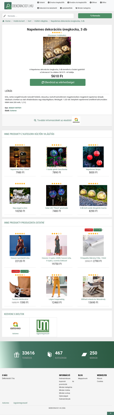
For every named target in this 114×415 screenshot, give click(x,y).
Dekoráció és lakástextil (48, 8)
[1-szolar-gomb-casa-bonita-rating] (56, 145)
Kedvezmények (64, 399)
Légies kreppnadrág (56, 299)
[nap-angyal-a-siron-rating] (20, 183)
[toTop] (110, 413)
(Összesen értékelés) (57, 35)
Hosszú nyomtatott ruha (20, 258)
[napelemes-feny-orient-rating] (20, 145)
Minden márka (64, 390)
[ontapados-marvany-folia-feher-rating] (93, 233)
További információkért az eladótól (54, 120)
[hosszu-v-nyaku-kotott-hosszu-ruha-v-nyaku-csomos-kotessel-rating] (56, 233)
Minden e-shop (64, 393)
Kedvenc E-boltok (14, 314)
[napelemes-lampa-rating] (93, 145)
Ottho (104, 2)
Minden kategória (84, 8)
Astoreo (13, 111)
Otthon (94, 2)
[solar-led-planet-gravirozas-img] (56, 195)
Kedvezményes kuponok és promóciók (66, 381)
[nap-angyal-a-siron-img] (20, 195)
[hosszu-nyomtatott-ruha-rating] (20, 233)
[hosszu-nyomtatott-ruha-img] (20, 245)
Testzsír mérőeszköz (20, 299)
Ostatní (42, 2)
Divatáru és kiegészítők (78, 2)
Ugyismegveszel (20, 403)
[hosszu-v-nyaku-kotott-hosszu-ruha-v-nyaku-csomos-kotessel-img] (56, 245)
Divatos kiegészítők (57, 2)
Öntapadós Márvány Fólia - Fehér (93, 258)
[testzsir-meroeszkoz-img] (20, 286)
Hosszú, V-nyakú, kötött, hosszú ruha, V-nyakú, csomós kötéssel (56, 259)
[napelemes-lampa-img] (93, 156)
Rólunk (99, 378)
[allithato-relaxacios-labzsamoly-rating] (93, 275)
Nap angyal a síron (20, 208)
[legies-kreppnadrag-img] (56, 286)
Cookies (100, 381)
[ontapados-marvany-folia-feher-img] (93, 245)
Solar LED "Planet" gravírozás (56, 208)
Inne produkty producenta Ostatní (24, 222)
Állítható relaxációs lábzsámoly (93, 299)
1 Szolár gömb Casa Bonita (56, 169)
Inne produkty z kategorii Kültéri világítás (29, 134)
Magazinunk (82, 378)
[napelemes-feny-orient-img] (20, 156)
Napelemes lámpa (93, 169)
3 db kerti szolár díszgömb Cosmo (93, 208)
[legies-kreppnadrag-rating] (56, 275)
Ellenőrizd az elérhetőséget (59, 82)
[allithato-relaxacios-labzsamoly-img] (93, 286)
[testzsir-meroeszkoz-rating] (20, 275)
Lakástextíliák (67, 8)
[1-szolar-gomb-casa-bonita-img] (56, 156)
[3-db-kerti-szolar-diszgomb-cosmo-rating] (93, 183)
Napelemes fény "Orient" (20, 169)
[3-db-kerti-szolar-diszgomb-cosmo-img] (93, 195)
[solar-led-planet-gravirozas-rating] (56, 183)
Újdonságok (63, 396)
